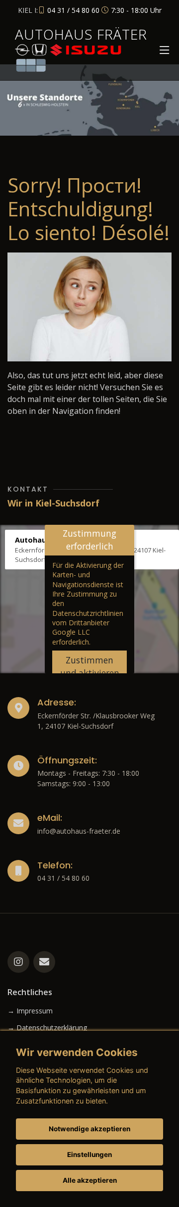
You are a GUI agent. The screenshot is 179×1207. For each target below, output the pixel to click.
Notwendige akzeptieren (89, 1129)
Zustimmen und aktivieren (89, 666)
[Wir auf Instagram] (18, 962)
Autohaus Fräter (81, 34)
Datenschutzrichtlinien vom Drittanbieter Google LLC (87, 622)
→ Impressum (30, 1010)
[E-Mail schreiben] (44, 962)
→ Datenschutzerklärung (47, 1027)
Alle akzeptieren (90, 1180)
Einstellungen (89, 1154)
